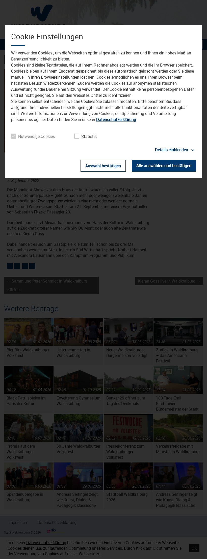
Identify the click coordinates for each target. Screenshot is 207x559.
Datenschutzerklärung (116, 119)
